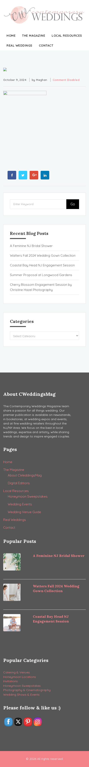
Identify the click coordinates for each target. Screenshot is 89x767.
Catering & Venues (16, 672)
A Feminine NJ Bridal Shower (31, 246)
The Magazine (33, 36)
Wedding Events (20, 504)
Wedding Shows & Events (21, 694)
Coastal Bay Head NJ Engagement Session (42, 265)
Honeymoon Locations (19, 677)
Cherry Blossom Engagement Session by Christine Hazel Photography (41, 287)
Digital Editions (19, 483)
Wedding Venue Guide (24, 512)
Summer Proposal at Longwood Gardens (41, 275)
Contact (46, 45)
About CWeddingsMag (25, 475)
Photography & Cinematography (27, 690)
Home (11, 36)
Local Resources (67, 36)
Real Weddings (19, 45)
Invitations (10, 681)
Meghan (41, 80)
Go (72, 204)
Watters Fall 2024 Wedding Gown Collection (42, 255)
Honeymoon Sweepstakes (28, 496)
